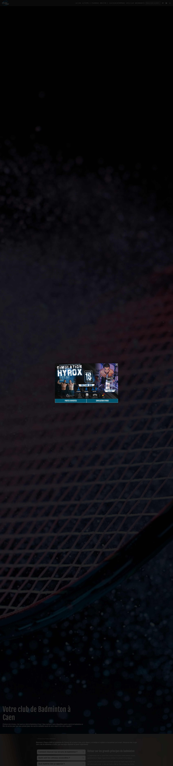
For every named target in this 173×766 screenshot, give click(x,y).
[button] (117, 364)
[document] (86, 383)
